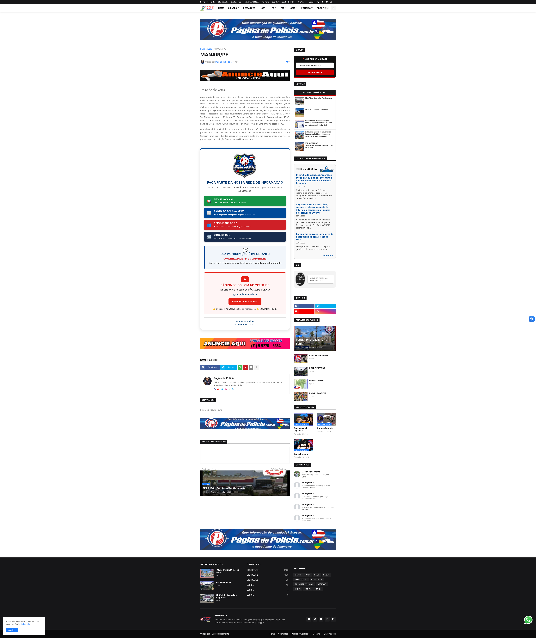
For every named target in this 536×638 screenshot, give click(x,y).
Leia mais (25, 624)
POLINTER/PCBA (317, 368)
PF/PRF (320, 8)
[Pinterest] (245, 367)
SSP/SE (268, 595)
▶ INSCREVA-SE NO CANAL (245, 301)
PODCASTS (316, 579)
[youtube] (327, 2)
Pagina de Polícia (224, 378)
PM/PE (308, 589)
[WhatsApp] (240, 367)
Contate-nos (236, 2)
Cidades (232, 8)
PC (273, 8)
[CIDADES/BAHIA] (301, 384)
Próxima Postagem (279, 469)
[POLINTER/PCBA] (301, 371)
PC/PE (298, 589)
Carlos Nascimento (220, 634)
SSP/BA (268, 585)
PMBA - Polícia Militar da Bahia (227, 571)
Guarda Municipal (279, 2)
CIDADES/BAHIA (317, 380)
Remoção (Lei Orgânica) (300, 429)
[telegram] (233, 389)
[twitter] (322, 2)
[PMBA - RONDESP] (301, 396)
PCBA (307, 575)
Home (202, 2)
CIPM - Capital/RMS (318, 355)
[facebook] (318, 2)
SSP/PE (268, 590)
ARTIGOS (322, 584)
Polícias (306, 8)
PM (282, 8)
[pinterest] (333, 619)
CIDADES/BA (268, 570)
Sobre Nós (211, 2)
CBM (292, 8)
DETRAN (291, 2)
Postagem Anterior (210, 469)
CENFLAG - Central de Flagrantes (226, 596)
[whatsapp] (229, 389)
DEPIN (298, 575)
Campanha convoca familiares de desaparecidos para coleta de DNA (314, 237)
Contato (316, 634)
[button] (326, 8)
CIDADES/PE (220, 49)
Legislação (313, 2)
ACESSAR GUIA (315, 72)
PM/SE (318, 589)
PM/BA (326, 575)
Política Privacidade (300, 634)
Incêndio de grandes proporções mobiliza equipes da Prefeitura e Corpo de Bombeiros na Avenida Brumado (314, 179)
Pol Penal (265, 2)
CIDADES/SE (268, 580)
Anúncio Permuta (325, 428)
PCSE (316, 575)
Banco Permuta (301, 454)
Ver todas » (327, 255)
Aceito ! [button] (11, 630)
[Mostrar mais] (256, 367)
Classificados (223, 2)
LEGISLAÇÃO (301, 579)
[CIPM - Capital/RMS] (301, 358)
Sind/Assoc (302, 2)
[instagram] (331, 2)
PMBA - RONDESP (317, 393)
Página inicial (206, 49)
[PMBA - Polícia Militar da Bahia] (207, 573)
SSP (263, 8)
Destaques (249, 8)
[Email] (251, 367)
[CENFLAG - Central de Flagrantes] (207, 598)
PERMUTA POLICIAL (251, 2)
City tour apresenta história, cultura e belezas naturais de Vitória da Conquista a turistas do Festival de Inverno (313, 208)
